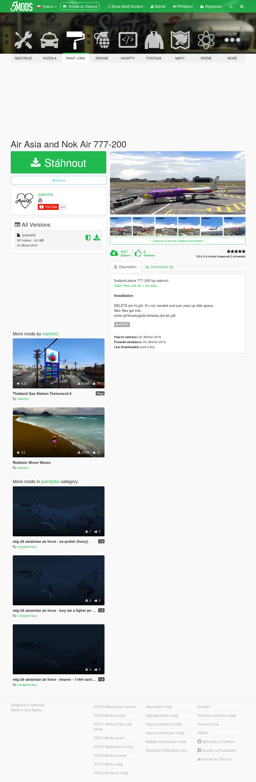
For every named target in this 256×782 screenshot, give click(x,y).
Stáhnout (64, 162)
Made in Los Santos (26, 709)
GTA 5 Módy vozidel (110, 715)
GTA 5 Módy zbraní (109, 737)
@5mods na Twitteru (218, 741)
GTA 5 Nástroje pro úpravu (115, 706)
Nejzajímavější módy (162, 715)
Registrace (213, 6)
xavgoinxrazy (27, 546)
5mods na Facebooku (219, 750)
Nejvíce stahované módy (165, 732)
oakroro (45, 194)
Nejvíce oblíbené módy (164, 724)
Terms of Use (208, 724)
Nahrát (160, 6)
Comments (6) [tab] (161, 266)
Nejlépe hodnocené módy (166, 741)
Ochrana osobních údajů (217, 715)
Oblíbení (149, 255)
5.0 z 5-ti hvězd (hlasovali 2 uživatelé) (221, 256)
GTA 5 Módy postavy (110, 755)
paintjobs (50, 481)
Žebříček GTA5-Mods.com (166, 750)
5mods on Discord (216, 759)
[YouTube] (40, 199)
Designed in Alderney (27, 704)
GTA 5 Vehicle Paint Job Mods (113, 727)
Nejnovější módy (159, 706)
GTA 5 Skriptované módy (113, 746)
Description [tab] (127, 266)
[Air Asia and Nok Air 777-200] (178, 182)
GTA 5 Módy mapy (108, 764)
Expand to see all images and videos (178, 240)
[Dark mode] (231, 6)
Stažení (125, 255)
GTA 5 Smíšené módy (111, 772)
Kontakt (204, 706)
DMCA (203, 732)
